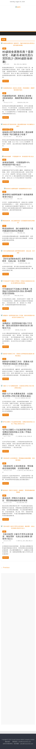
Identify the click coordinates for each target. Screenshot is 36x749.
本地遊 (28, 436)
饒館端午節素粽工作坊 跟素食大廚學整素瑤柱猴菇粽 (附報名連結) (17, 362)
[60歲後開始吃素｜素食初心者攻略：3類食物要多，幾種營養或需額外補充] (18, 88)
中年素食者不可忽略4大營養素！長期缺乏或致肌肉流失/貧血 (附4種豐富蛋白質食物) (17, 291)
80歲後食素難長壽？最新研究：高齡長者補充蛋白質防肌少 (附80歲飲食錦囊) (17, 56)
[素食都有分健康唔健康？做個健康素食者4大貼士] (18, 188)
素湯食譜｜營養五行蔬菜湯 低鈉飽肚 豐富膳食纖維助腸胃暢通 (17, 499)
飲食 (21, 64)
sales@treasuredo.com (26, 743)
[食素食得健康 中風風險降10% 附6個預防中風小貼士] (18, 156)
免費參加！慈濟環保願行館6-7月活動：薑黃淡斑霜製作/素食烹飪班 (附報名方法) (17, 325)
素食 (15, 64)
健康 (4, 48)
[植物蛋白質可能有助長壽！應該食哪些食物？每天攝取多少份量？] (18, 124)
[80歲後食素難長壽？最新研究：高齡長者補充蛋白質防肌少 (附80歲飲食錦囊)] (18, 43)
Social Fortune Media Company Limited (23, 739)
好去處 (21, 330)
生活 (11, 256)
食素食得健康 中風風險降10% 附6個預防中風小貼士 (17, 163)
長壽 (18, 64)
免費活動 (17, 330)
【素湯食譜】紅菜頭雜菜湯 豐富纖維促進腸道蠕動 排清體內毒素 (17, 467)
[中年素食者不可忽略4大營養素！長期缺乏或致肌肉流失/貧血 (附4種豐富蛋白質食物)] (18, 281)
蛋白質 (20, 136)
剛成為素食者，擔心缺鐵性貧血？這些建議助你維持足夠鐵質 (17, 229)
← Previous (5, 567)
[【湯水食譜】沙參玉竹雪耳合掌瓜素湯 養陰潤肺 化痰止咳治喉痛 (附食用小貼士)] (18, 526)
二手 (16, 436)
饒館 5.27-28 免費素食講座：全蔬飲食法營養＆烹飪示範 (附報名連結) (17, 394)
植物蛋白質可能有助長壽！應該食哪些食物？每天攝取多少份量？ (17, 133)
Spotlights (5, 129)
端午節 (22, 366)
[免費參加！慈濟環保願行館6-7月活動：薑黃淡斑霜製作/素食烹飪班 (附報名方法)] (18, 315)
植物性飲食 (20, 102)
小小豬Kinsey (21, 263)
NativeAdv (17, 366)
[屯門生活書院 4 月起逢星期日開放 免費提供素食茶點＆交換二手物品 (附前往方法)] (18, 422)
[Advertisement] (18, 649)
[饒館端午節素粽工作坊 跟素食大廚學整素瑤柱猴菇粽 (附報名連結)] (18, 354)
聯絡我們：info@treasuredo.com (21, 741)
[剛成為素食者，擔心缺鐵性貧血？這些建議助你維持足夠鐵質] (18, 220)
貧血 (24, 233)
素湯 (28, 470)
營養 (18, 233)
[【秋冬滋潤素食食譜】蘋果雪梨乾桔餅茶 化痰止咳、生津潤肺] (18, 251)
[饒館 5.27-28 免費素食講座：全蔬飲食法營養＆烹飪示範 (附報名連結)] (18, 386)
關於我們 (7, 741)
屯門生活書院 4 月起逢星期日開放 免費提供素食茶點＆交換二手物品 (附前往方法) (17, 431)
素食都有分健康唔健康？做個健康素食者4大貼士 (17, 195)
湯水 (25, 470)
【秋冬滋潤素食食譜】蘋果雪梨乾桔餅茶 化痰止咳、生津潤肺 (17, 259)
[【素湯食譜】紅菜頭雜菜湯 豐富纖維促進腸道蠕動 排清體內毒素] (18, 458)
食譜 (29, 263)
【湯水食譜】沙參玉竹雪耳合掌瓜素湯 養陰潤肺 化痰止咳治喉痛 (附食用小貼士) (17, 536)
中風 (16, 166)
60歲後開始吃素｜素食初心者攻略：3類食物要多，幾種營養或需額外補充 (17, 98)
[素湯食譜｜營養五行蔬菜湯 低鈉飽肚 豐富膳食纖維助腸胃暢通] (18, 490)
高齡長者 (24, 64)
